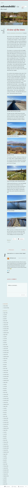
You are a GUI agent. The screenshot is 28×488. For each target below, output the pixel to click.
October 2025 (5, 330)
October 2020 (5, 450)
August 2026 (5, 312)
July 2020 (4, 456)
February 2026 (5, 322)
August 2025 (5, 334)
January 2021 (5, 444)
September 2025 (6, 332)
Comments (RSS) (6, 307)
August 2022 (5, 406)
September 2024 (6, 356)
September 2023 (6, 380)
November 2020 (5, 448)
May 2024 (5, 364)
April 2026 (5, 318)
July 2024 (4, 360)
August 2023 (5, 382)
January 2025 (5, 348)
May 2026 (5, 316)
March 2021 (5, 440)
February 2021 (5, 442)
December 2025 (5, 326)
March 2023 (5, 392)
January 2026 (5, 324)
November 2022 (5, 400)
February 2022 (5, 418)
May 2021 (5, 436)
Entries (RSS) (5, 305)
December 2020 (5, 446)
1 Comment (25, 33)
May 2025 (5, 340)
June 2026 (5, 314)
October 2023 (5, 378)
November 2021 (5, 424)
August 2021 (5, 430)
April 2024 (5, 366)
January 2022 (5, 420)
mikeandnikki (8, 6)
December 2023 (5, 374)
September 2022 (6, 404)
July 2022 (4, 408)
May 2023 (5, 388)
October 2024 (5, 354)
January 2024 (5, 372)
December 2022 (5, 398)
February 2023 (5, 394)
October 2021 (5, 426)
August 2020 (5, 454)
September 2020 (6, 452)
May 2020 (5, 460)
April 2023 (5, 390)
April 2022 (5, 414)
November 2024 (5, 352)
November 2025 (5, 328)
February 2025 (5, 346)
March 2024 (5, 368)
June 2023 (5, 386)
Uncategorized (19, 33)
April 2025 (5, 342)
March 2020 (5, 464)
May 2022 (5, 412)
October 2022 (5, 402)
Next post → (24, 249)
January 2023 (5, 396)
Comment (23, 294)
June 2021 (5, 434)
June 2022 (5, 410)
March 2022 (5, 416)
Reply (8, 272)
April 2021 (5, 438)
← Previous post (11, 249)
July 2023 (4, 384)
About (2, 2)
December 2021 (5, 422)
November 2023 (5, 376)
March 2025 (5, 344)
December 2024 (5, 350)
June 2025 (5, 338)
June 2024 (5, 362)
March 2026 (5, 320)
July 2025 (4, 336)
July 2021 (4, 432)
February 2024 (5, 370)
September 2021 (6, 428)
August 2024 (5, 358)
